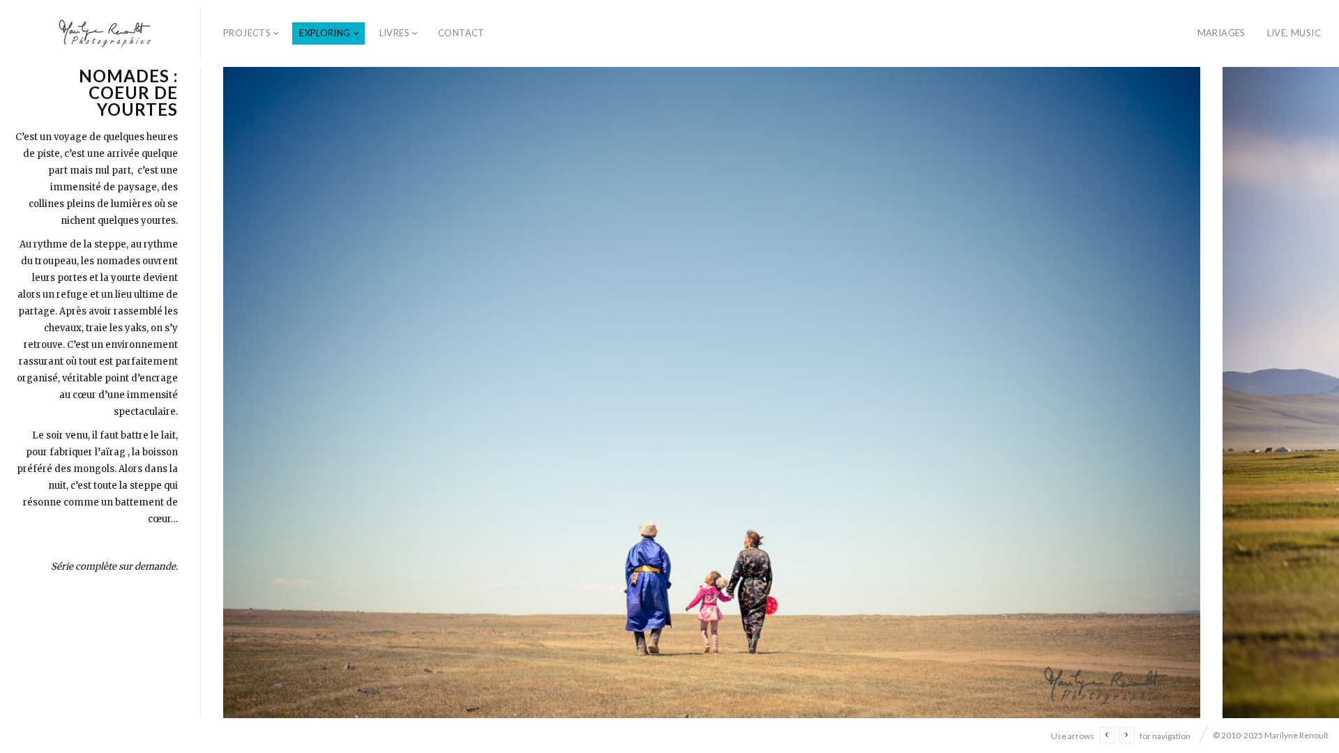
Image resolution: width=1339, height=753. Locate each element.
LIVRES (394, 32)
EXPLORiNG (325, 32)
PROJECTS (247, 32)
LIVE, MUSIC (1294, 32)
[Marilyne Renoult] (105, 33)
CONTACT (461, 32)
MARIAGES (1221, 32)
